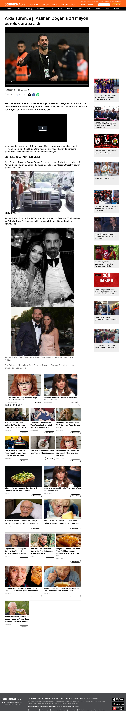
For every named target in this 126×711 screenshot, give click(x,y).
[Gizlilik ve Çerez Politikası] (57, 710)
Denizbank (72, 146)
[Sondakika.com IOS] (118, 699)
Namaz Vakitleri (92, 698)
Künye (20, 705)
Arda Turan (16, 151)
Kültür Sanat (41, 9)
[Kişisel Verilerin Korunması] (84, 710)
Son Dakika (32, 698)
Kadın (52, 9)
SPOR (73, 5)
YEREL (90, 5)
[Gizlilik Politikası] (44, 710)
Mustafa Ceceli (64, 165)
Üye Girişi (116, 4)
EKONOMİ (64, 5)
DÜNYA (55, 5)
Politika (9, 9)
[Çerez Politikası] (71, 710)
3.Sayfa (116, 9)
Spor (62, 698)
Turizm (97, 9)
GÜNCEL (45, 5)
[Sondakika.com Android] (118, 704)
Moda (60, 9)
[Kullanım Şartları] (33, 710)
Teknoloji (29, 9)
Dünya (47, 698)
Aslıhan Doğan (26, 162)
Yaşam (80, 9)
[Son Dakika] (15, 4)
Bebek (66, 221)
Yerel (76, 698)
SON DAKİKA (35, 5)
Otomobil (70, 9)
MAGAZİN (81, 5)
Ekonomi (55, 698)
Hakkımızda (5, 705)
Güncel (40, 698)
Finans (19, 9)
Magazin (69, 698)
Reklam (11, 705)
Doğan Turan (18, 165)
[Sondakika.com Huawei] (118, 708)
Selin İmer (48, 165)
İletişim (16, 705)
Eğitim (107, 9)
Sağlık (89, 9)
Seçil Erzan (29, 149)
